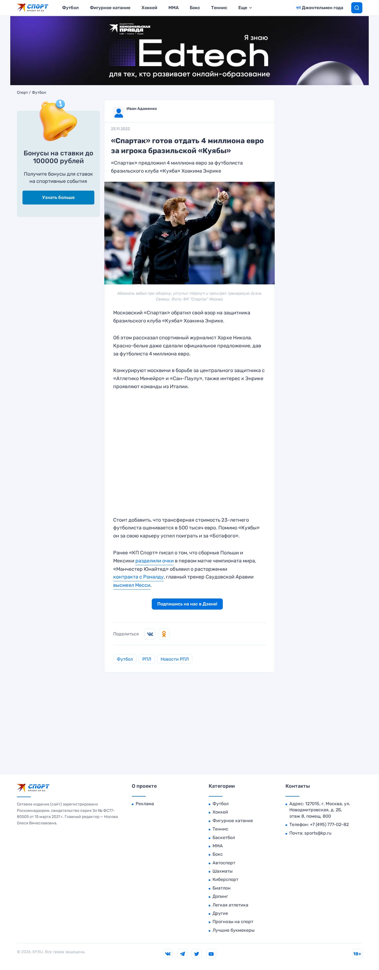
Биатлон (222, 888)
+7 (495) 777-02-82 (329, 824)
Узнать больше (58, 197)
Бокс (195, 7)
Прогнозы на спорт (233, 921)
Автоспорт (224, 862)
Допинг (220, 896)
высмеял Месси (131, 585)
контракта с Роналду (138, 577)
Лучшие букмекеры (233, 930)
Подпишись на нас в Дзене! (187, 604)
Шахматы (223, 871)
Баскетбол (224, 837)
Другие (220, 913)
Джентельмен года (322, 7)
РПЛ (146, 659)
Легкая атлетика (230, 905)
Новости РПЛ (175, 659)
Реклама (145, 803)
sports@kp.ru (318, 833)
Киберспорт (225, 879)
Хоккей (149, 7)
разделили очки (154, 561)
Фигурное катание (110, 7)
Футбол (70, 7)
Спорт (22, 92)
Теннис (219, 7)
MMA (173, 7)
